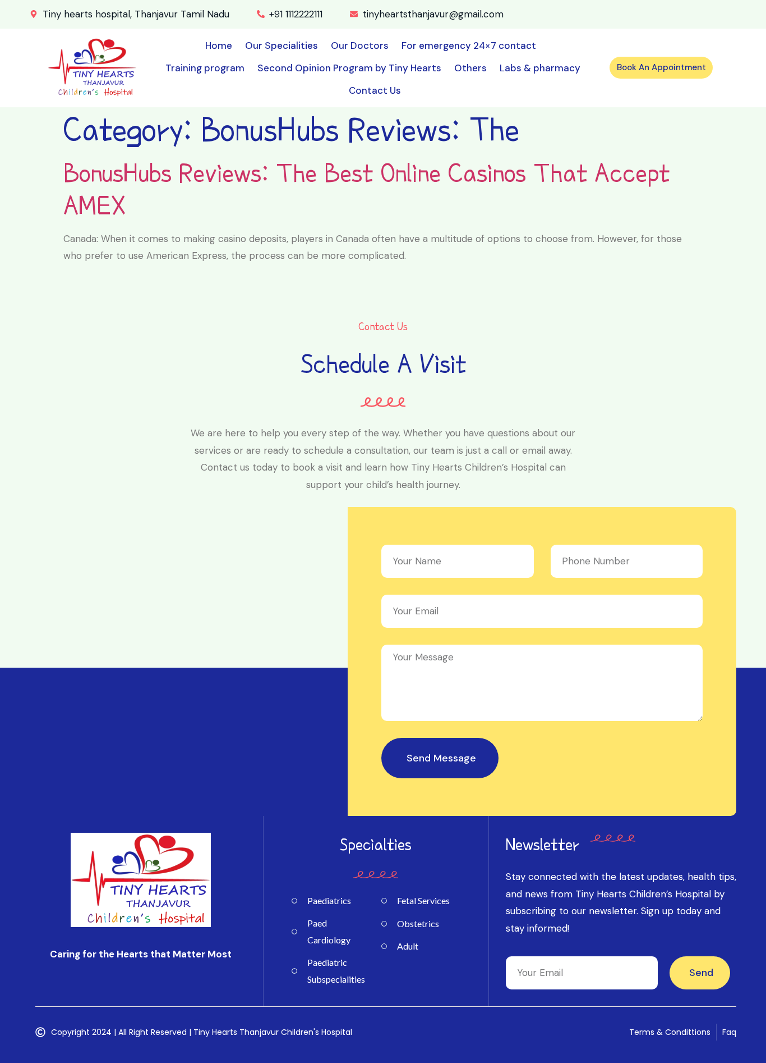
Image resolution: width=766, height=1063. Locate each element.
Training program (204, 68)
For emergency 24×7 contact (469, 45)
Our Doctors (360, 45)
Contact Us (375, 90)
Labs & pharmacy (540, 68)
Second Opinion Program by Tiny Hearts (349, 68)
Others (470, 68)
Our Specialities (281, 45)
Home (218, 45)
